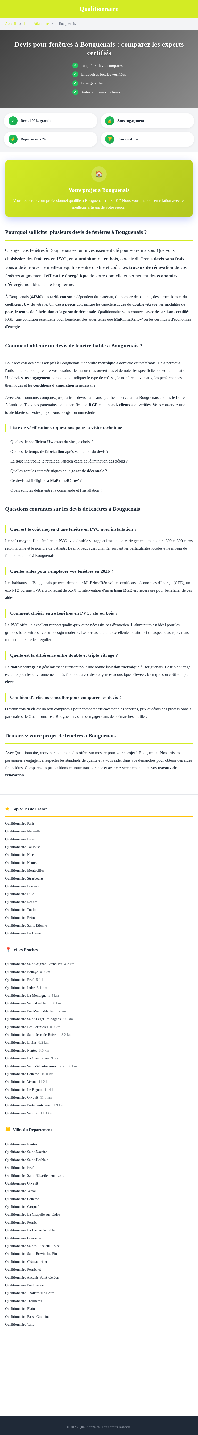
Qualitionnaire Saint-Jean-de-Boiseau (32, 1035)
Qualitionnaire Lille (19, 894)
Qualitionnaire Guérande (23, 1238)
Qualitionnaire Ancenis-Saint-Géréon (32, 1277)
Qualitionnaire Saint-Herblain (27, 1003)
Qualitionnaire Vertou (21, 1082)
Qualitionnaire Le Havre (23, 933)
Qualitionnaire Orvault (22, 1097)
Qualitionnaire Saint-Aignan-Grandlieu (34, 964)
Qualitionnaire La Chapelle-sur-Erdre (32, 1214)
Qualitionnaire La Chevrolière (27, 1058)
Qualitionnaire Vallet (20, 1324)
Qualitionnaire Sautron (22, 1113)
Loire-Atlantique (36, 23)
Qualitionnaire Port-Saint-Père (28, 1105)
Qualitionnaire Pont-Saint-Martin (30, 1011)
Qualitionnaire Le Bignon (24, 1090)
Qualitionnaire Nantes (21, 863)
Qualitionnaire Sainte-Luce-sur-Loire (32, 1246)
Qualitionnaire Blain (20, 1309)
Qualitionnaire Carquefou (23, 1207)
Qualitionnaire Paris (19, 823)
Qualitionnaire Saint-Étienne (26, 925)
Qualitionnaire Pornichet (23, 1269)
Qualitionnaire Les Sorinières (27, 1027)
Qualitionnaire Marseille (22, 831)
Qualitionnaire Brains (21, 1042)
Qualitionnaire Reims (20, 917)
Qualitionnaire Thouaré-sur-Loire (29, 1293)
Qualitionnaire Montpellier (24, 870)
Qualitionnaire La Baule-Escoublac (30, 1230)
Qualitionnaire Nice (19, 855)
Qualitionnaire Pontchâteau (25, 1285)
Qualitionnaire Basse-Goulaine (27, 1317)
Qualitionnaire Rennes (21, 902)
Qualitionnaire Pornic (21, 1222)
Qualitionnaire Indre (20, 988)
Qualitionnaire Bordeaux (23, 886)
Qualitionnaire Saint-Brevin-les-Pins (31, 1254)
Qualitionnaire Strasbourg (24, 878)
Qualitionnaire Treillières (23, 1301)
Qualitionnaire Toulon (21, 909)
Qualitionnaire (99, 8)
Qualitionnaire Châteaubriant (26, 1262)
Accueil (10, 23)
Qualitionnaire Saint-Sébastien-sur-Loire (35, 1066)
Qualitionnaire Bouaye (22, 972)
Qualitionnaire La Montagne (26, 995)
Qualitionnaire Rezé (20, 980)
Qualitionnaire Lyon (20, 839)
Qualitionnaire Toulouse (22, 847)
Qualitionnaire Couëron (22, 1074)
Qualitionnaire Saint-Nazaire (26, 1152)
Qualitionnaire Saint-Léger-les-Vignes (33, 1019)
